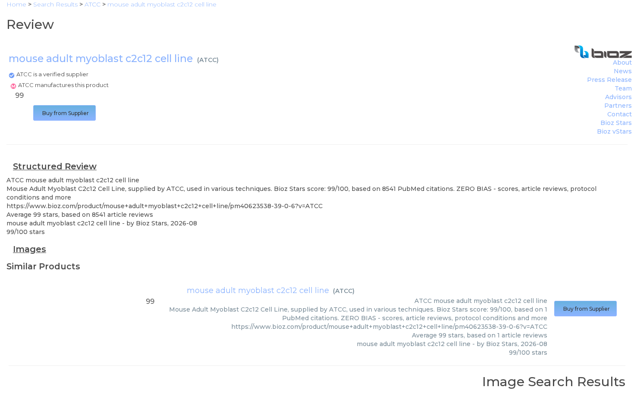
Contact (619, 114)
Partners (618, 105)
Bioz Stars (616, 123)
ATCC (208, 60)
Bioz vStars (614, 131)
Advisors (618, 97)
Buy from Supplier (64, 113)
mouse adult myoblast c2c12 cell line (258, 290)
